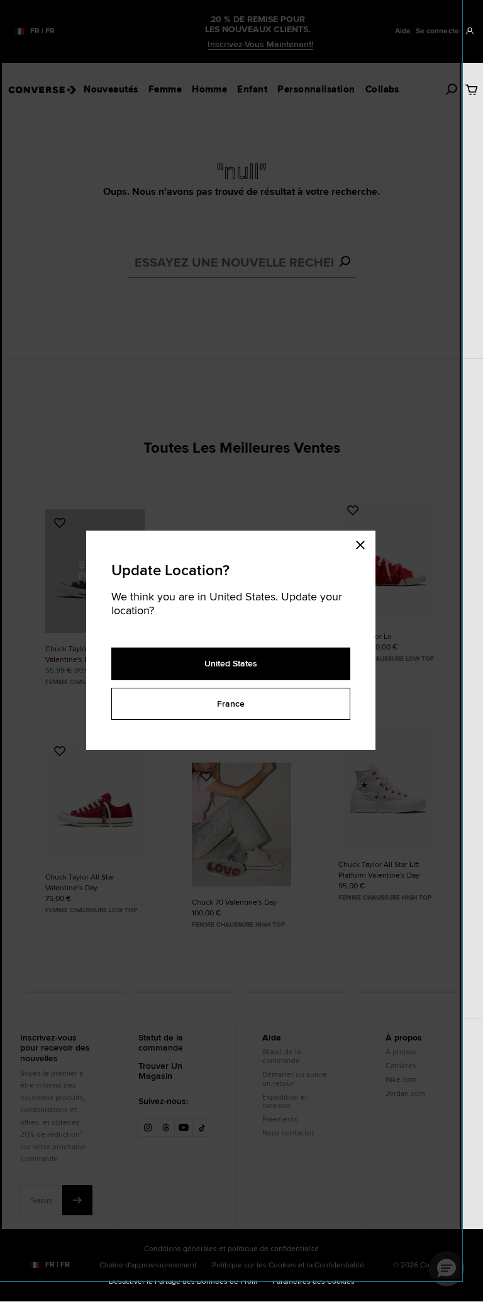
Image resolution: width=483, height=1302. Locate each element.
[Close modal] (364, 543)
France (231, 703)
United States (230, 663)
